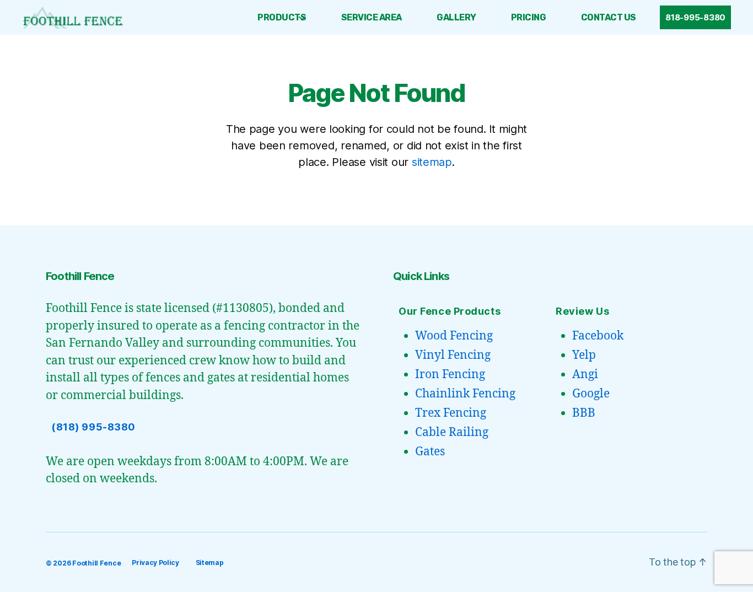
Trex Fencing (450, 413)
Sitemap (210, 562)
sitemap (432, 162)
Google (591, 393)
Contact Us (608, 17)
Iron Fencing (450, 374)
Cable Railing (451, 432)
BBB (583, 413)
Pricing (528, 17)
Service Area (371, 17)
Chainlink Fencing (465, 393)
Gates (430, 451)
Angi (585, 374)
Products (281, 17)
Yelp (584, 355)
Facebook (597, 336)
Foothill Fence (96, 563)
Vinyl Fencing (453, 355)
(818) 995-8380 (93, 427)
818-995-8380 (695, 17)
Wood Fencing (454, 336)
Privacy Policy (155, 562)
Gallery (456, 17)
